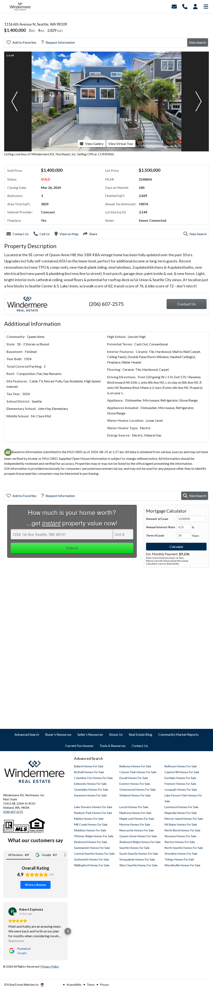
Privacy (104, 984)
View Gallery (94, 144)
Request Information (60, 42)
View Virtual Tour (120, 144)
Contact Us (20, 234)
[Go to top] (202, 962)
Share (93, 234)
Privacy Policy (50, 966)
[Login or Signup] (195, 6)
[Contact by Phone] (184, 6)
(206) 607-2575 (106, 304)
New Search (197, 42)
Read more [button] (16, 941)
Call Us (45, 234)
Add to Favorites (24, 42)
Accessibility (74, 984)
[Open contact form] (174, 6)
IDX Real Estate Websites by (21, 984)
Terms (91, 984)
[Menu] (206, 6)
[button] (14, 101)
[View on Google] (12, 911)
